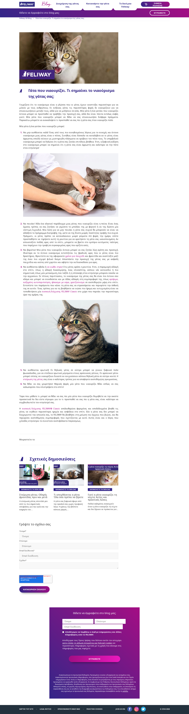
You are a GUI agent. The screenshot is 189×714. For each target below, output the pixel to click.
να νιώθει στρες (54, 266)
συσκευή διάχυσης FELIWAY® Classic (41, 408)
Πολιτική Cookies (94, 709)
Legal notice (45, 709)
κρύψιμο (113, 279)
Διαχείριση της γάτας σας (67, 5)
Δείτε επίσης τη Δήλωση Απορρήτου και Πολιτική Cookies (87, 643)
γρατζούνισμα (77, 282)
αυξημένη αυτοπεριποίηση (36, 282)
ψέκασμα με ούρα (60, 282)
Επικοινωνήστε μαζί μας (69, 709)
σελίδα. (125, 691)
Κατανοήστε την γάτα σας (97, 5)
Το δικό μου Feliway (125, 5)
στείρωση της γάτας (33, 379)
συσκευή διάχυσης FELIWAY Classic (59, 291)
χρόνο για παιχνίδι (74, 256)
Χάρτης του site (26, 709)
